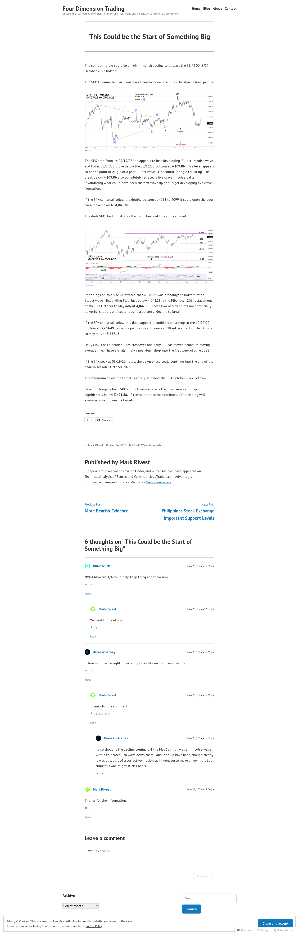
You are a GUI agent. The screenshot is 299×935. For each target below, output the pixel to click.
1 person (106, 713)
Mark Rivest (95, 445)
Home (196, 8)
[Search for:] (209, 898)
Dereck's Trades (116, 738)
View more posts (158, 482)
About (217, 8)
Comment (202, 876)
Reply (88, 593)
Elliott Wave (140, 445)
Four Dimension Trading (93, 8)
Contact (231, 8)
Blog (206, 8)
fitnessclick (101, 566)
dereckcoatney (104, 652)
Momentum (156, 445)
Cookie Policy (94, 926)
